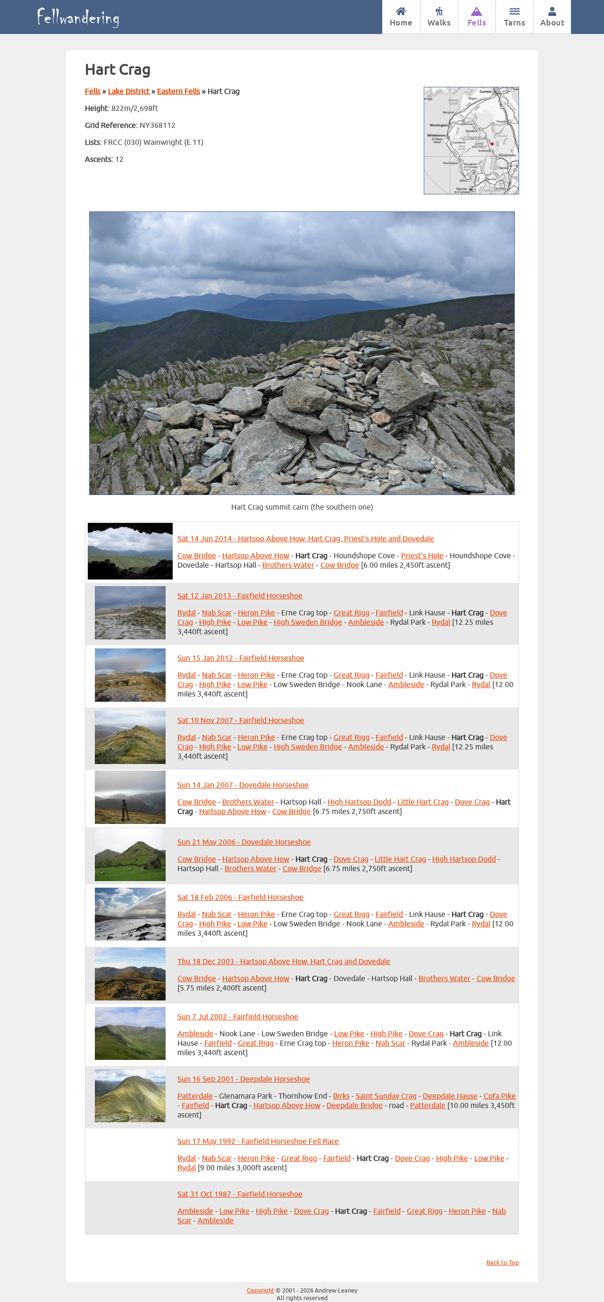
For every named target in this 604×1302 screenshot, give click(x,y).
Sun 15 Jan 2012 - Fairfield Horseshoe (240, 658)
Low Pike (252, 622)
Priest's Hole (422, 556)
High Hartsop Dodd (359, 802)
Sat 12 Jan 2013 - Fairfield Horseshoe (239, 596)
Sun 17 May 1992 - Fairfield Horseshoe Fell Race (258, 1141)
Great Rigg (351, 613)
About (552, 22)
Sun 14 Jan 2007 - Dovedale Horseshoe (243, 785)
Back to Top (503, 1263)
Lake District (129, 91)
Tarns (515, 22)
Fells (477, 22)
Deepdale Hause (450, 1096)
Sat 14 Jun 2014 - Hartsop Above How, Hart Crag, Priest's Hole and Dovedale (305, 539)
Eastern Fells (178, 91)
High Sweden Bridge (308, 622)
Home (401, 22)
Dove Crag (472, 802)
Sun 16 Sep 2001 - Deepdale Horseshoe (243, 1079)
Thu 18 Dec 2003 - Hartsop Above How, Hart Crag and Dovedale (283, 961)
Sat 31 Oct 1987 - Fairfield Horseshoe (239, 1194)
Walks (439, 22)
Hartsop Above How (255, 556)
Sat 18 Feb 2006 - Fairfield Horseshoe (240, 897)
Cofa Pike (500, 1096)
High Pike (215, 622)
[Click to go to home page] (88, 17)
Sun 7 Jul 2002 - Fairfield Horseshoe (237, 1017)
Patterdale (195, 1096)
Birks (341, 1096)
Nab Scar (217, 613)
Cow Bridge (196, 556)
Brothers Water (288, 565)
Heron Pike (256, 613)
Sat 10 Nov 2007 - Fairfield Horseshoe (240, 720)
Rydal (186, 613)
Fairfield (389, 613)
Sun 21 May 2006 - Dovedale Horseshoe (244, 842)
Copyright (260, 1290)
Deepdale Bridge (355, 1105)
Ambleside (366, 622)
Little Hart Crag (423, 802)
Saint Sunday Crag (386, 1096)
